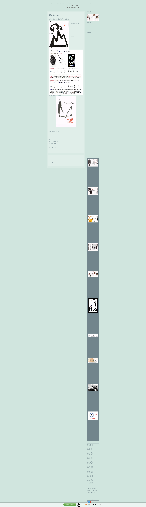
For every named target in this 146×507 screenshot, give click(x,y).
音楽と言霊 (93, 494)
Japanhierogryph (90, 486)
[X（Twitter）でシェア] (52, 147)
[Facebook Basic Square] (87, 502)
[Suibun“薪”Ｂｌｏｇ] (82, 504)
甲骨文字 (88, 492)
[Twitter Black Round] (96, 504)
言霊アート (89, 494)
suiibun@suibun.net (58, 505)
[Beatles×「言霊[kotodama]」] (86, 504)
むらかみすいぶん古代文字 (54, 141)
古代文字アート (89, 490)
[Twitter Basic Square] (89, 502)
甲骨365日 (62, 141)
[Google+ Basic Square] (90, 502)
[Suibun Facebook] (89, 504)
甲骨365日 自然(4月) (53, 143)
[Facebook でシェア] (49, 147)
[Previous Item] (88, 17)
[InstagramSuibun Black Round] (93, 504)
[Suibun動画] (99, 504)
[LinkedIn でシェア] (55, 147)
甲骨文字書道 (93, 492)
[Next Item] (97, 17)
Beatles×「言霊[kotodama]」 (92, 485)
